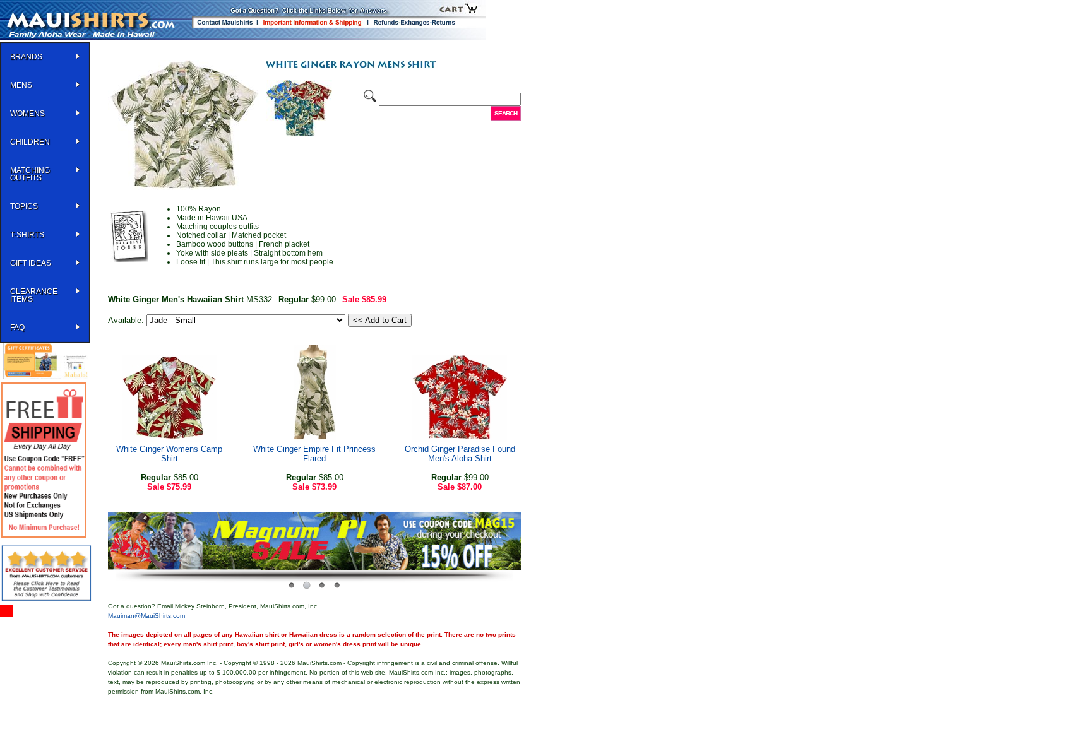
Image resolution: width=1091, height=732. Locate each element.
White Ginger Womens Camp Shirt (169, 453)
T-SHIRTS (27, 234)
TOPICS (24, 206)
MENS (21, 85)
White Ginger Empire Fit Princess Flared (314, 453)
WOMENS (27, 113)
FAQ (17, 327)
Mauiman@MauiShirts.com (146, 615)
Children (30, 142)
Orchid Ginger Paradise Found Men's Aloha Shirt (460, 453)
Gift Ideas (30, 263)
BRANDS (26, 56)
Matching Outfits (30, 174)
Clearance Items (33, 295)
